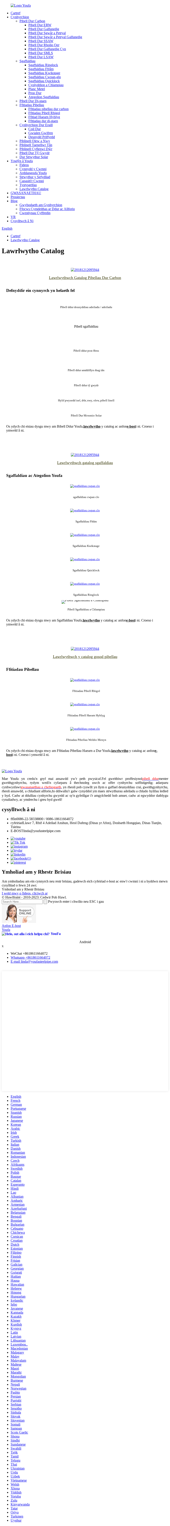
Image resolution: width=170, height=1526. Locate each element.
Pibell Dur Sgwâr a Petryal (47, 33)
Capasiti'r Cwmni (31, 181)
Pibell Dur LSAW (41, 57)
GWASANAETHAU (26, 193)
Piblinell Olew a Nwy (34, 141)
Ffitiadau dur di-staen (43, 121)
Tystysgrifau (28, 185)
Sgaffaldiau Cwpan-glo (44, 77)
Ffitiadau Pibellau (31, 105)
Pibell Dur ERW (39, 25)
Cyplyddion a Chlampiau (46, 85)
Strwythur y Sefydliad (34, 177)
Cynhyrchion (20, 17)
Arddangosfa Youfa (33, 173)
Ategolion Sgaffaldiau (43, 97)
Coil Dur (34, 129)
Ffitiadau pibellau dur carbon (48, 109)
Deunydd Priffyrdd (41, 137)
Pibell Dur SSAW (40, 41)
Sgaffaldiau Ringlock (43, 65)
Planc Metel (36, 89)
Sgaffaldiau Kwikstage (44, 73)
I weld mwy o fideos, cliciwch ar (25, 893)
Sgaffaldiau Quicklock (44, 81)
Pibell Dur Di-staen (32, 101)
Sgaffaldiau (27, 61)
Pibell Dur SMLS (40, 53)
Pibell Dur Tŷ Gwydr (34, 153)
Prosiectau (18, 197)
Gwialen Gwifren (40, 133)
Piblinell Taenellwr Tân (35, 145)
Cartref (15, 13)
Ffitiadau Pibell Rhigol (44, 113)
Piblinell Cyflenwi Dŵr (35, 149)
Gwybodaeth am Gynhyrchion (40, 205)
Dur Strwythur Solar (33, 157)
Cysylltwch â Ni (22, 221)
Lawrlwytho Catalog (33, 189)
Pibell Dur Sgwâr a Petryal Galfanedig (55, 37)
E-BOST (17, 831)
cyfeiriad (17, 823)
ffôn (13, 819)
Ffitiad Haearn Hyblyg (44, 117)
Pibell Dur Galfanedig (43, 29)
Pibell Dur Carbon (32, 21)
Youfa (6, 930)
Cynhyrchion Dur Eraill (36, 125)
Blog (14, 201)
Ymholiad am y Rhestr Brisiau (23, 889)
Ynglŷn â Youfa (22, 161)
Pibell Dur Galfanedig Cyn (47, 49)
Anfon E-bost (11, 926)
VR (13, 217)
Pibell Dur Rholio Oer (43, 45)
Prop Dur (34, 93)
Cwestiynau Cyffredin (34, 213)
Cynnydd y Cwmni (32, 169)
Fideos (24, 165)
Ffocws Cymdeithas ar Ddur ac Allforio (47, 209)
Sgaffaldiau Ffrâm (41, 69)
